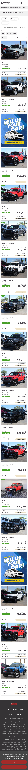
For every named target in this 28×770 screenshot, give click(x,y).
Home (21, 709)
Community (14, 712)
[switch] (26, 3)
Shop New (8, 709)
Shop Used (15, 709)
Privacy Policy (11, 714)
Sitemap (19, 714)
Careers (21, 712)
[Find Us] (21, 3)
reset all (12, 23)
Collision (7, 712)
